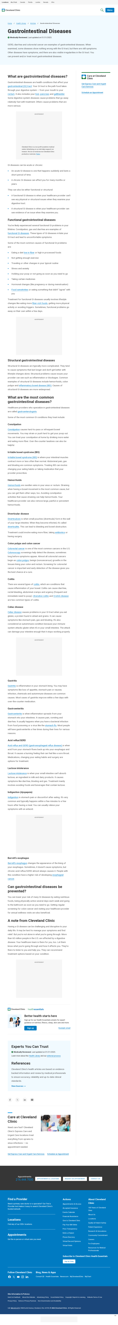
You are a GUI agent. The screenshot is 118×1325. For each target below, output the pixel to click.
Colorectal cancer (16, 548)
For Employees (94, 1244)
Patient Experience (95, 1227)
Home (10, 23)
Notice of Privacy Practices (27, 1301)
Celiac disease (15, 612)
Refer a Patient (68, 1233)
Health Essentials (52, 1276)
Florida (30, 2)
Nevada (45, 2)
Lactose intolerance (17, 773)
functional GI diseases (18, 233)
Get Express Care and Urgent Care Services (26, 1154)
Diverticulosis (14, 519)
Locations (92, 1219)
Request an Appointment (75, 1179)
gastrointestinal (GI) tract (20, 86)
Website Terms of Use (94, 1297)
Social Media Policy (57, 1297)
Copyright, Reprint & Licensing (75, 1297)
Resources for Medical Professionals (96, 1249)
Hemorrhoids (14, 485)
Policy (38, 154)
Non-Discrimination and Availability (49, 1301)
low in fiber (29, 252)
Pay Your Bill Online (70, 1225)
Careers (91, 1239)
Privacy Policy (12, 1301)
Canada (22, 2)
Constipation (14, 429)
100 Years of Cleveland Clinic (97, 1209)
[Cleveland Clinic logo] (16, 1009)
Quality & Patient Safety (97, 1223)
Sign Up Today (69, 1261)
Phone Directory (69, 1237)
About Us (91, 1215)
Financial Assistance (70, 1216)
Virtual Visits (67, 1245)
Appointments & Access (72, 1204)
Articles (33, 23)
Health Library (21, 23)
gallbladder (59, 94)
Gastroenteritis (15, 713)
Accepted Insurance (70, 1208)
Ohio (52, 2)
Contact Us (95, 1179)
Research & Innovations (97, 1231)
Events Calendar (69, 1212)
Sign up (30, 1028)
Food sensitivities (19, 289)
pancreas (44, 94)
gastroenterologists (27, 411)
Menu (109, 10)
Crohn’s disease (61, 596)
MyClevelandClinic (76, 1276)
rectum (11, 94)
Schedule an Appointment (92, 92)
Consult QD (40, 1276)
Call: (14, 1308)
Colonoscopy (14, 552)
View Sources (17, 1086)
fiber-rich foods (39, 303)
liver (37, 94)
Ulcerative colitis (41, 596)
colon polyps (22, 560)
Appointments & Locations (48, 1179)
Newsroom (64, 1276)
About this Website (28, 1297)
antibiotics (60, 532)
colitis (36, 584)
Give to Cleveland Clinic (71, 1221)
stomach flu (50, 725)
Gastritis (12, 685)
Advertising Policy (43, 1297)
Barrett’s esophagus (17, 863)
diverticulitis (13, 526)
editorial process (54, 1056)
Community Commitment (98, 1235)
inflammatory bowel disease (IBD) (35, 385)
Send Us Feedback (14, 1297)
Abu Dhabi (14, 2)
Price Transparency (70, 1229)
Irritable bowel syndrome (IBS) (22, 457)
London (37, 2)
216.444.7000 (24, 1179)
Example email (64, 1028)
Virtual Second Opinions (72, 1241)
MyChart (88, 1276)
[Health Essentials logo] (36, 1009)
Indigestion (13, 797)
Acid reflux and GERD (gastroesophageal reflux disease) (35, 745)
